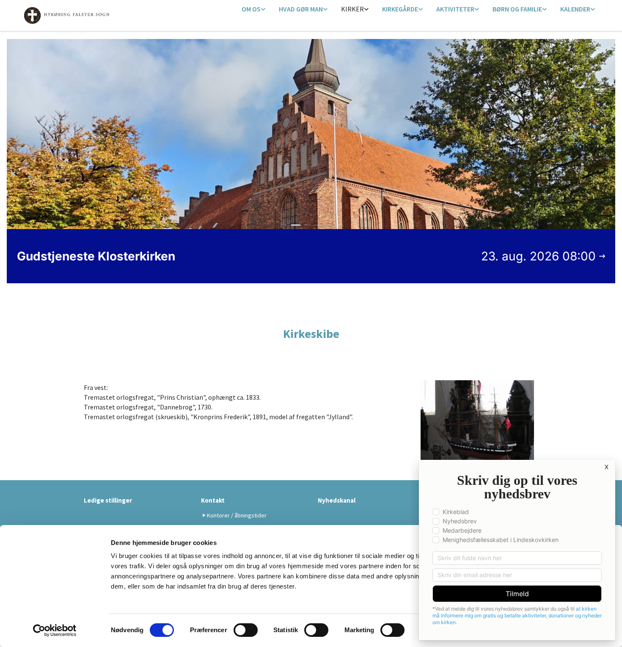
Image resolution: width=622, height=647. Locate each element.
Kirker (352, 9)
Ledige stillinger (108, 500)
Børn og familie (517, 9)
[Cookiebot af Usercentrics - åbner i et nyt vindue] (55, 630)
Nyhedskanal (336, 500)
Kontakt (213, 500)
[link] (253, 9)
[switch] (246, 630)
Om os (251, 9)
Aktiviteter (455, 9)
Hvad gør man (301, 9)
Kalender (575, 9)
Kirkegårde (400, 9)
